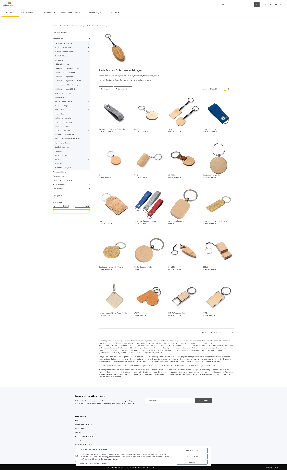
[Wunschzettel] (270, 4)
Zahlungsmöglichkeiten (84, 436)
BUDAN (136, 129)
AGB (76, 420)
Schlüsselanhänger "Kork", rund (111, 267)
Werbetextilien (58, 176)
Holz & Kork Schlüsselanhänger (67, 68)
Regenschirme (60, 60)
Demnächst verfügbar (63, 168)
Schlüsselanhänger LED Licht (66, 89)
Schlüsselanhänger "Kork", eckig (215, 221)
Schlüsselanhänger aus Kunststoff (68, 81)
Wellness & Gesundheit (63, 118)
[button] (265, 4)
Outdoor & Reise (61, 97)
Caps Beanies (58, 188)
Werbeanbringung (61, 159)
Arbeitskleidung (59, 184)
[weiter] (232, 89)
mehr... (148, 80)
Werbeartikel (58, 39)
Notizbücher (59, 110)
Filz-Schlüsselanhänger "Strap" (145, 221)
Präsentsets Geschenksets (64, 135)
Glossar (78, 432)
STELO (205, 267)
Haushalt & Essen (61, 56)
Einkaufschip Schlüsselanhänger (67, 85)
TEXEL (136, 175)
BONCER (171, 267)
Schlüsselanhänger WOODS (144, 267)
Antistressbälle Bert (62, 126)
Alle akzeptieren (192, 450)
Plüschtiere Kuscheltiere (64, 122)
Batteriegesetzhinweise (84, 444)
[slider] (53, 209)
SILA (100, 175)
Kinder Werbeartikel (62, 130)
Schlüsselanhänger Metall (65, 76)
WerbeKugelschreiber (63, 47)
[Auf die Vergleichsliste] (195, 192)
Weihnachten (60, 164)
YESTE (170, 129)
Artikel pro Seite (122, 89)
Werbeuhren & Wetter (63, 155)
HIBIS (101, 221)
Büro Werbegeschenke (63, 93)
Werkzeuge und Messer (63, 101)
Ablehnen (192, 462)
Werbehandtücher (60, 172)
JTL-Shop (275, 467)
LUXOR (136, 313)
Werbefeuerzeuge (61, 106)
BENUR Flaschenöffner (176, 313)
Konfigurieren (192, 456)
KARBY (205, 313)
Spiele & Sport (60, 114)
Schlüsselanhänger (62, 64)
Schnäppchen (60, 151)
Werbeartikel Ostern (62, 143)
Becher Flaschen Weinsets (64, 52)
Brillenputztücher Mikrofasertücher (68, 139)
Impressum (84, 463)
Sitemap (78, 440)
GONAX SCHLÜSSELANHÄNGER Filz (112, 129)
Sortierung (105, 89)
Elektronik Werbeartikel (63, 43)
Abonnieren (203, 400)
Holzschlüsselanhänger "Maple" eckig (113, 313)
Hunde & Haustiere (62, 147)
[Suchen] (257, 4)
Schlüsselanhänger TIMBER (178, 221)
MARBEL (171, 175)
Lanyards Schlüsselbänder (65, 72)
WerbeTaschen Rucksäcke (62, 180)
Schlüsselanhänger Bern (212, 175)
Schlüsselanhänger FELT (212, 129)
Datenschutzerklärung (98, 463)
